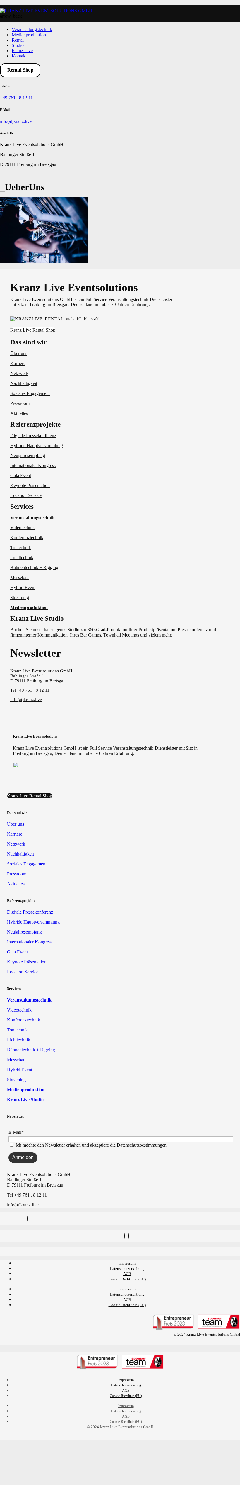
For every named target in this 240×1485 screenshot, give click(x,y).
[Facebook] (128, 1236)
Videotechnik (22, 527)
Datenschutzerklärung (127, 1268)
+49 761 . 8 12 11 (16, 97)
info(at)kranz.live (16, 121)
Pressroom (20, 403)
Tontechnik (20, 547)
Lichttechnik (21, 557)
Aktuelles (19, 413)
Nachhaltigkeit (23, 383)
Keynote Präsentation (30, 485)
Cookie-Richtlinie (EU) (127, 1279)
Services (22, 506)
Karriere (17, 363)
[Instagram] (124, 1236)
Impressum (127, 1263)
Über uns (18, 353)
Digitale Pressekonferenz (33, 435)
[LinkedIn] (27, 1218)
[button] (121, 342)
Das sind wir (28, 342)
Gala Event (20, 475)
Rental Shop (20, 70)
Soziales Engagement (30, 393)
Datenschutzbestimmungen (142, 1145)
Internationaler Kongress (33, 465)
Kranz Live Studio (37, 618)
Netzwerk (19, 373)
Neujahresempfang (27, 455)
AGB (127, 1274)
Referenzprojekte (35, 424)
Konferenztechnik (26, 537)
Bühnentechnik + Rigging (34, 567)
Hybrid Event (22, 587)
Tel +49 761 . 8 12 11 (29, 690)
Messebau (19, 577)
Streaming (19, 597)
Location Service (26, 495)
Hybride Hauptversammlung (36, 445)
